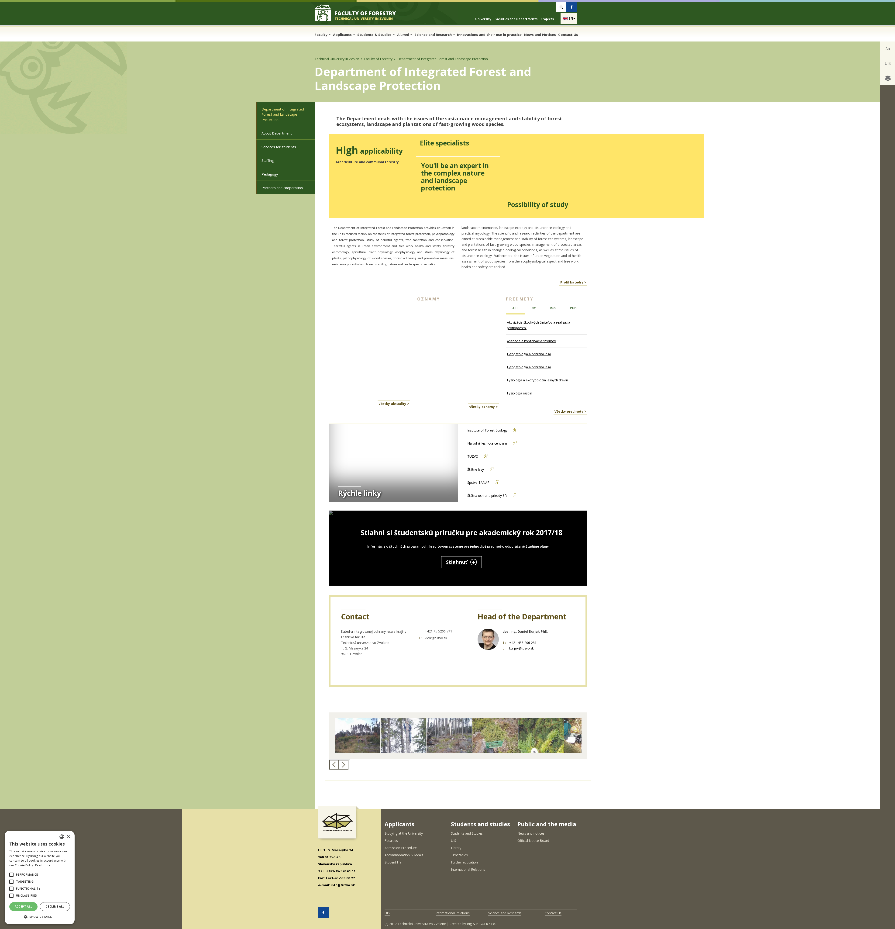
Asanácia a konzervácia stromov (531, 341)
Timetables (459, 855)
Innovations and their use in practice (489, 34)
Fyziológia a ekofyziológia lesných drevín (537, 380)
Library (456, 848)
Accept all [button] (23, 906)
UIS (888, 63)
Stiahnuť (456, 562)
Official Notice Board (533, 840)
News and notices (530, 833)
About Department (277, 133)
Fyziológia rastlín (519, 393)
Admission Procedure (401, 848)
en (571, 18)
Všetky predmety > (570, 411)
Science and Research (433, 34)
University (483, 19)
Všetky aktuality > (394, 403)
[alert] (40, 877)
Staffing (268, 160)
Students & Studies (374, 34)
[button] (11, 874)
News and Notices (540, 34)
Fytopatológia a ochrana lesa (529, 354)
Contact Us (568, 34)
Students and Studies (467, 833)
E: (421, 638)
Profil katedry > (573, 282)
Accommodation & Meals (404, 855)
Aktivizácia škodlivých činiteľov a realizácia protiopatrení (538, 325)
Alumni (403, 34)
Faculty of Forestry (378, 59)
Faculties (391, 840)
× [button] (68, 836)
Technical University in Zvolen (337, 59)
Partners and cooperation (282, 187)
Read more (43, 865)
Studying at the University (404, 833)
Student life (393, 862)
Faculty (321, 34)
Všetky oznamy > (483, 406)
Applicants (343, 34)
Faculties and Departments (516, 19)
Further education (464, 862)
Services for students (279, 147)
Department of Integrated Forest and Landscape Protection (283, 114)
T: (421, 631)
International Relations (468, 869)
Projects (547, 19)
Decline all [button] (54, 906)
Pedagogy (270, 174)
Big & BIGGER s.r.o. (481, 924)
